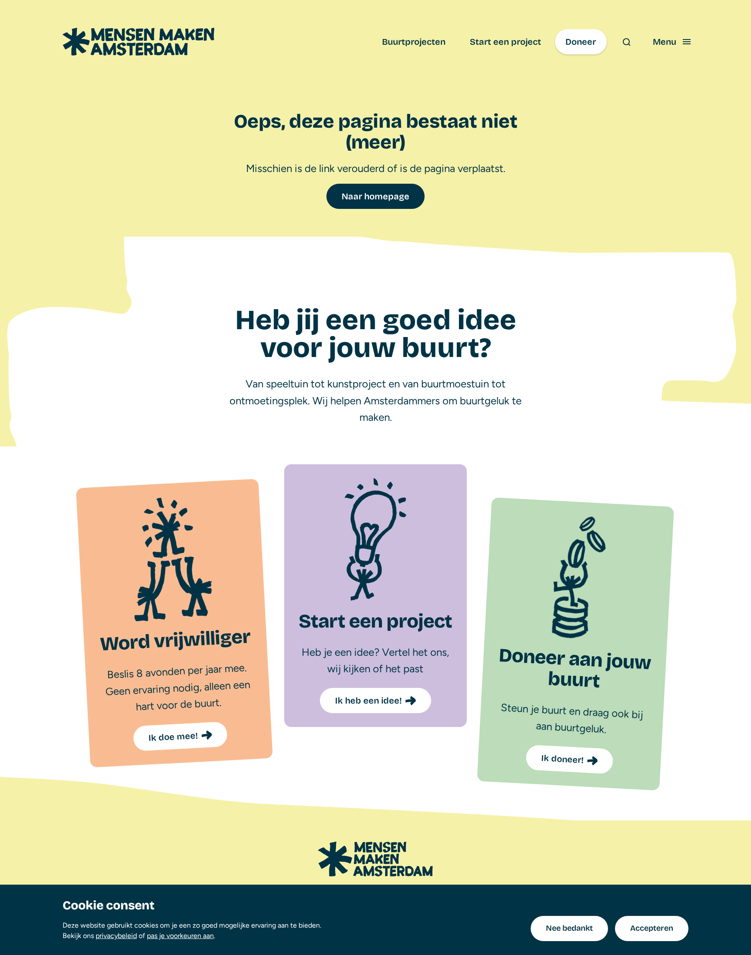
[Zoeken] (626, 41)
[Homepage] (375, 859)
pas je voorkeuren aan (180, 936)
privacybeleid (116, 936)
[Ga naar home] (138, 42)
